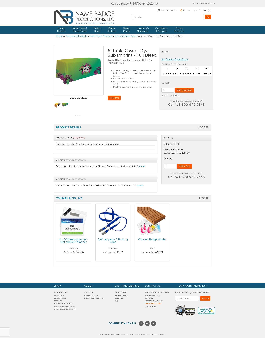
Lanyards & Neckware (143, 30)
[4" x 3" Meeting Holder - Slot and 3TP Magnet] (73, 221)
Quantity (165, 83)
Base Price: (169, 149)
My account (120, 293)
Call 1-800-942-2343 (186, 105)
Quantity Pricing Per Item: (174, 64)
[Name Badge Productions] (85, 17)
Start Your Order (184, 90)
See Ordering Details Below (174, 59)
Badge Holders (61, 30)
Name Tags (59, 295)
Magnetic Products (63, 304)
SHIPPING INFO (121, 295)
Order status (168, 10)
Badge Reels (97, 30)
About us (88, 293)
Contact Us (150, 307)
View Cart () (203, 10)
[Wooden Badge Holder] (152, 221)
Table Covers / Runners (101, 36)
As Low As (69, 252)
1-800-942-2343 (145, 3)
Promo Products (179, 30)
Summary (168, 137)
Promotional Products (76, 36)
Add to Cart (184, 166)
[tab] (105, 138)
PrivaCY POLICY (91, 295)
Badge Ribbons (112, 30)
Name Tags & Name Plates (79, 30)
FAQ (116, 301)
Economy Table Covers (126, 36)
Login (186, 10)
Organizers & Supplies (161, 30)
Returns (119, 298)
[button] (70, 137)
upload (141, 166)
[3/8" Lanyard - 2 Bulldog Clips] (113, 221)
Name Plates (126, 30)
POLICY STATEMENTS (93, 298)
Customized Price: (172, 153)
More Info (114, 98)
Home (59, 36)
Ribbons (58, 301)
